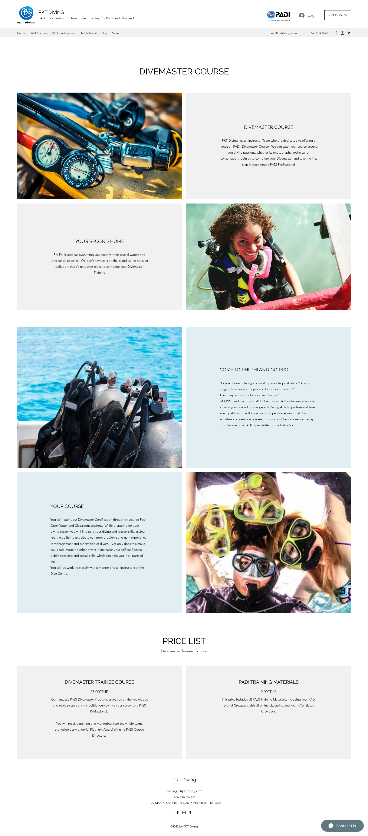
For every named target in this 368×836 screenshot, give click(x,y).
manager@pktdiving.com (184, 791)
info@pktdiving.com (283, 33)
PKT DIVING (51, 12)
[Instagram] (342, 33)
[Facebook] (336, 33)
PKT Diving (184, 779)
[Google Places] (349, 33)
